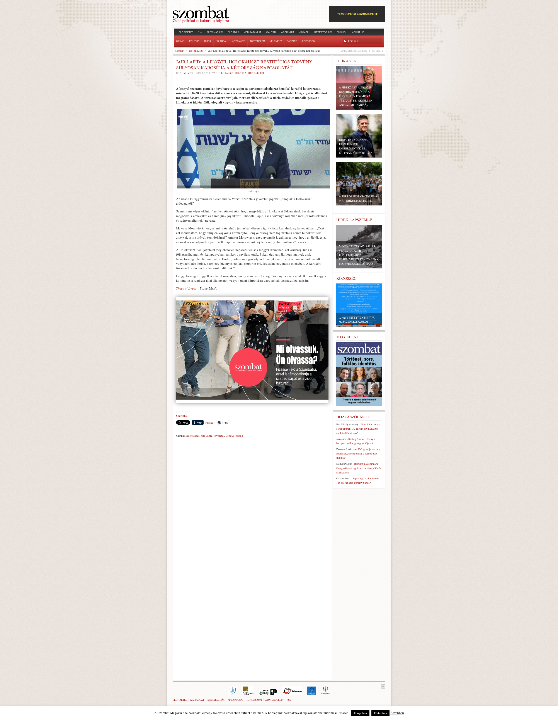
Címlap (179, 51)
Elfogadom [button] (360, 713)
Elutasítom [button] (380, 713)
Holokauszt (196, 51)
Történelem (256, 73)
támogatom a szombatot (357, 14)
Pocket (209, 422)
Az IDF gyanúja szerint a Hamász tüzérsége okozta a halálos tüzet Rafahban (358, 453)
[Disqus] (252, 499)
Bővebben (397, 712)
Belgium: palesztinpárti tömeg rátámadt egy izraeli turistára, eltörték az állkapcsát (358, 468)
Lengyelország (234, 436)
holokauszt (192, 436)
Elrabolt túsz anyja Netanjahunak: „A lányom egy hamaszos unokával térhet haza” (357, 428)
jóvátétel (219, 436)
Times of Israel (186, 288)
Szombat (188, 73)
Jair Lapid (207, 436)
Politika (240, 73)
